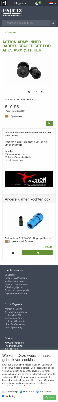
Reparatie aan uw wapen (17, 284)
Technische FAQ (13, 314)
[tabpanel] (29, 91)
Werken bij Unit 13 (14, 308)
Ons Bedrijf (10, 274)
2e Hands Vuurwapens (16, 311)
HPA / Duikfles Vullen (15, 324)
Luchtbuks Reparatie (15, 321)
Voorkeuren (28, 391)
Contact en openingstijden (17, 290)
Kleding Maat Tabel (14, 318)
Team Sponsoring (13, 327)
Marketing (10, 396)
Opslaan (49, 397)
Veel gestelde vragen (15, 280)
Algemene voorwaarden (16, 293)
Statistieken (45, 391)
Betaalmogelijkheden (15, 287)
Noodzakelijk (11, 391)
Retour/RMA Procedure (16, 277)
